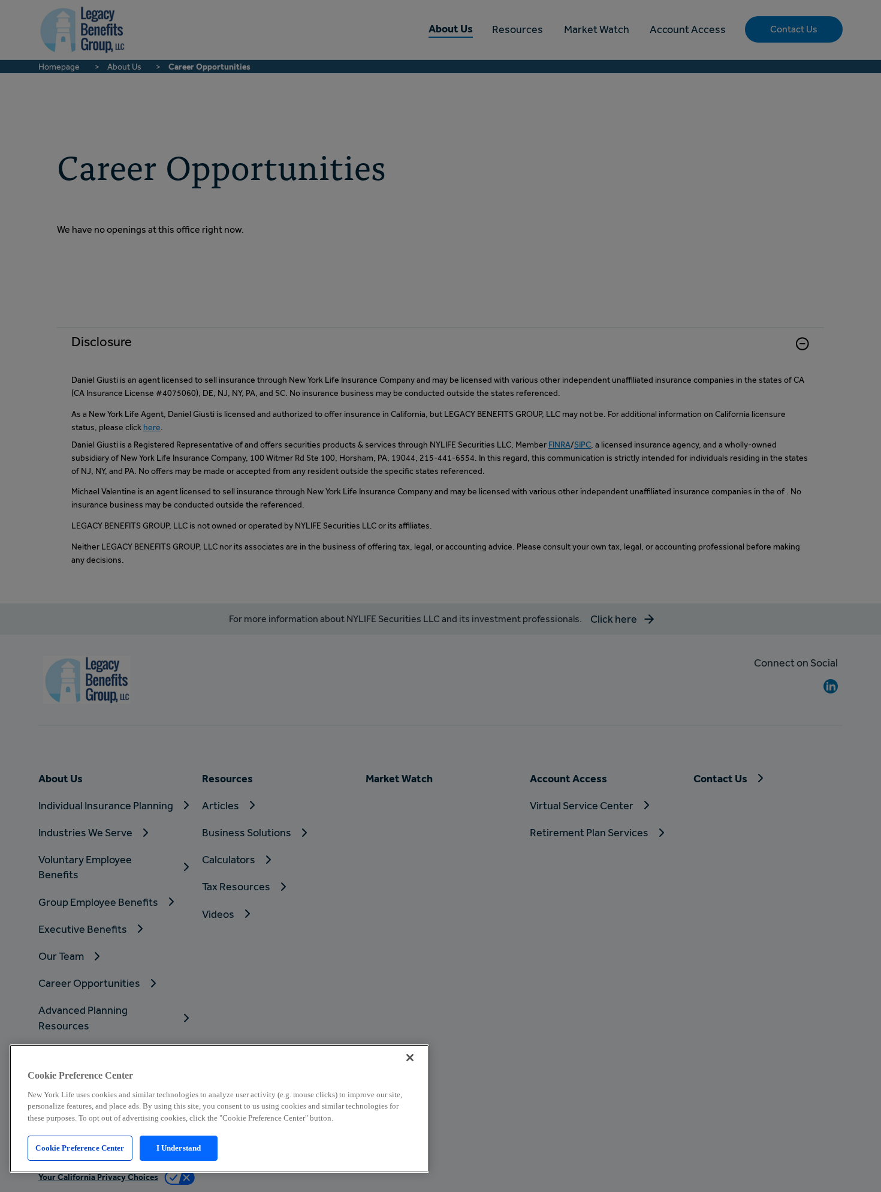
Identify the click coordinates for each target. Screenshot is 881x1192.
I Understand (178, 1147)
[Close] (410, 1057)
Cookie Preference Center (79, 1147)
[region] (219, 1108)
